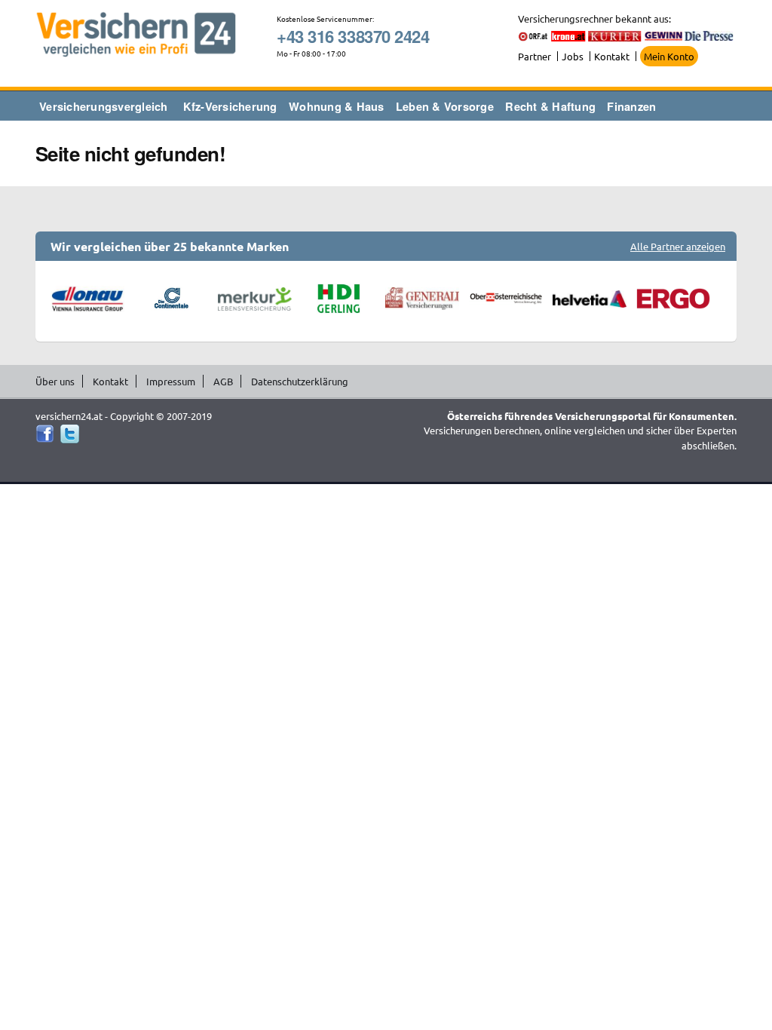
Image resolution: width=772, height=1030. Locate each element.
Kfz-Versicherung (230, 106)
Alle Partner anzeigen (677, 246)
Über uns (55, 381)
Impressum (170, 381)
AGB (223, 381)
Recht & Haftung (550, 106)
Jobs (573, 56)
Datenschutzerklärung (299, 381)
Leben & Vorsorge (445, 106)
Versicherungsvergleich (103, 106)
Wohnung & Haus (336, 106)
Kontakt (612, 56)
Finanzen (631, 106)
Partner (534, 56)
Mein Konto (669, 56)
